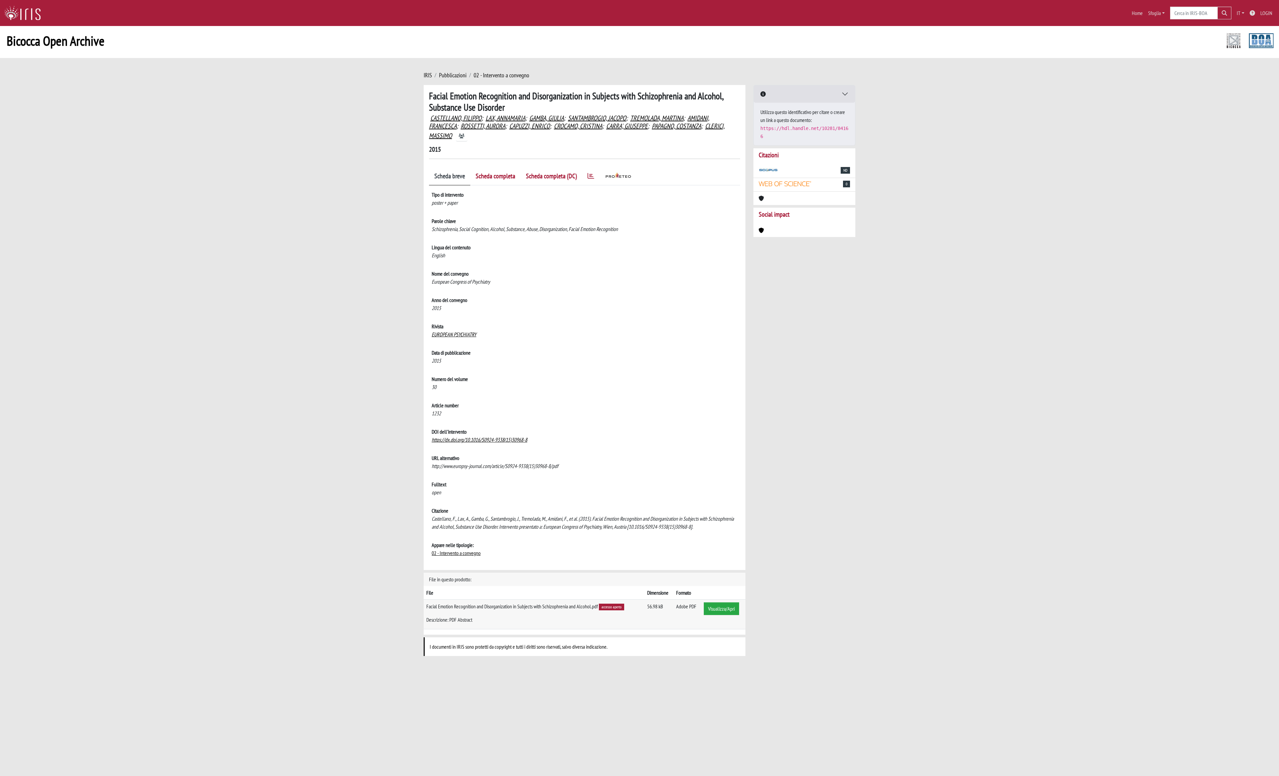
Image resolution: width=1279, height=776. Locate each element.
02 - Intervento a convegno (501, 75)
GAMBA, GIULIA (546, 118)
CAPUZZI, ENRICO (529, 126)
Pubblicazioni (453, 75)
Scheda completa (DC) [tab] (551, 176)
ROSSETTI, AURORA (483, 126)
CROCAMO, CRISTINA (578, 126)
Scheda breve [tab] (449, 176)
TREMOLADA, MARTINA (656, 118)
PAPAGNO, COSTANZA (676, 126)
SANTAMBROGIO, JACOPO (597, 118)
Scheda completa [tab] (495, 176)
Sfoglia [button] (1154, 13)
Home (1137, 13)
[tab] (591, 177)
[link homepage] (25, 13)
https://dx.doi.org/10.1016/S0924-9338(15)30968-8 (479, 439)
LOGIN (1266, 13)
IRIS (428, 75)
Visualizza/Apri (721, 608)
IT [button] (1238, 13)
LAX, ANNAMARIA (505, 118)
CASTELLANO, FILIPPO (456, 118)
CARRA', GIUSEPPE (627, 126)
